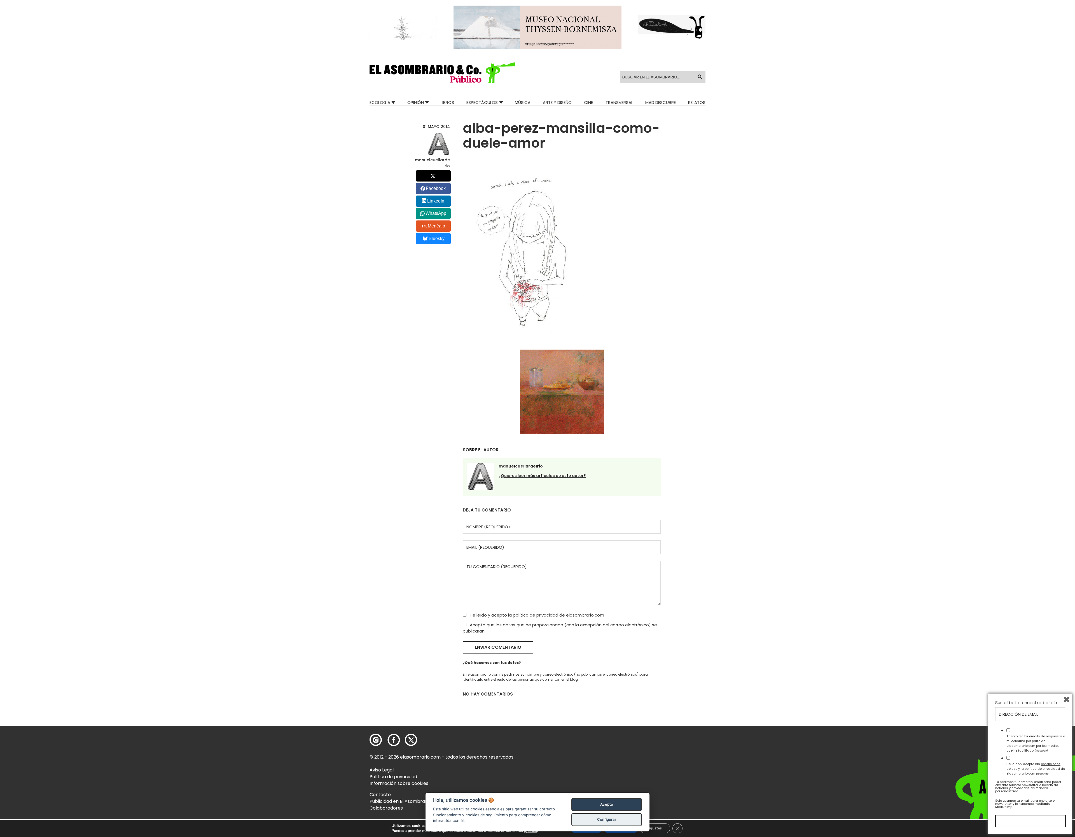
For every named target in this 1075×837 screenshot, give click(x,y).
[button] (442, 72)
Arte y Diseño (557, 102)
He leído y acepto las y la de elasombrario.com (1035, 769)
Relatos (696, 102)
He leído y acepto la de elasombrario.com (536, 615)
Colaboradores (386, 808)
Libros (447, 102)
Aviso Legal (382, 770)
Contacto (380, 794)
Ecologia (380, 102)
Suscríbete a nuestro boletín (1026, 703)
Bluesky (437, 238)
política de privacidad (536, 615)
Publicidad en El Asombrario (400, 801)
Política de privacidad (393, 776)
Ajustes (655, 828)
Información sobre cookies (399, 783)
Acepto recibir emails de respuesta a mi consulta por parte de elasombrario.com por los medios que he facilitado (1035, 743)
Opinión (415, 102)
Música (523, 102)
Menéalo (436, 226)
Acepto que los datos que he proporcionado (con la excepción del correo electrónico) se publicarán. (560, 628)
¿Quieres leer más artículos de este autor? (542, 475)
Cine (588, 102)
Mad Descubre (660, 102)
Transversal (619, 102)
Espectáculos (482, 102)
